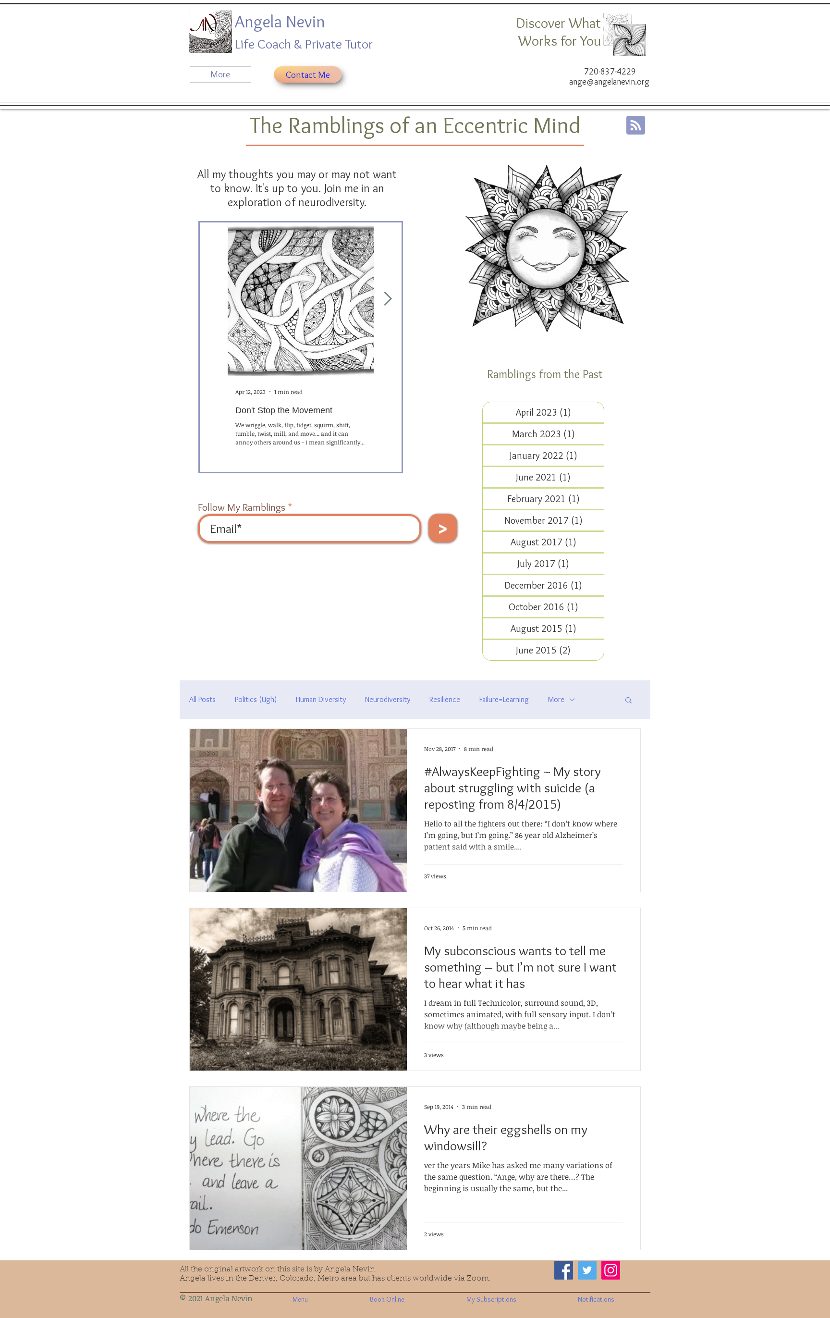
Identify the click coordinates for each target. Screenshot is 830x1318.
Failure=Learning (504, 699)
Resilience (444, 699)
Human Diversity (321, 699)
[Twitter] (587, 1270)
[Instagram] (610, 1270)
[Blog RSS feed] (635, 125)
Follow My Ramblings (241, 507)
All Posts (202, 699)
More (556, 699)
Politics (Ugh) (256, 699)
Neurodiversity (387, 699)
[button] (628, 701)
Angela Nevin (282, 21)
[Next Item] (387, 299)
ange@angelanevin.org (609, 81)
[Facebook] (563, 1270)
